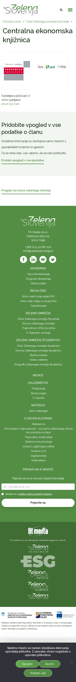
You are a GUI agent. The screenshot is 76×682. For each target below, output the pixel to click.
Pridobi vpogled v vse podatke (22, 160)
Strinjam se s (28, 494)
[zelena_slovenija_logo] (38, 596)
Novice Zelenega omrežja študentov (38, 350)
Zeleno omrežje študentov (38, 340)
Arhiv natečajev (38, 411)
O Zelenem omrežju (38, 332)
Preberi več (38, 673)
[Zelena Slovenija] (21, 10)
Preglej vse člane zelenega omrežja (26, 190)
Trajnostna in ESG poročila (38, 328)
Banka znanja (38, 355)
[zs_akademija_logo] (38, 548)
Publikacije (38, 388)
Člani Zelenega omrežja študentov (38, 345)
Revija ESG (38, 290)
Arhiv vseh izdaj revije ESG (38, 296)
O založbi (38, 397)
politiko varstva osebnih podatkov (35, 494)
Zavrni (49, 664)
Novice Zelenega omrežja (38, 323)
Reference (38, 424)
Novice (38, 375)
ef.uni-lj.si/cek (10, 104)
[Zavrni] (71, 662)
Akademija (38, 268)
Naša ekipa (38, 460)
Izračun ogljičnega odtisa (38, 446)
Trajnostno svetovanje (38, 437)
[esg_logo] (38, 561)
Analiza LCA (38, 451)
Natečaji (38, 405)
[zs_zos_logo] (38, 586)
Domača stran (12, 21)
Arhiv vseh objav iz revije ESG (38, 301)
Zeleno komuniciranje (38, 441)
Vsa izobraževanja (38, 274)
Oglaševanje (38, 305)
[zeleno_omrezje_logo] (38, 574)
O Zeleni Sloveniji (38, 418)
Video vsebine (38, 359)
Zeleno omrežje (38, 313)
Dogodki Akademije (38, 278)
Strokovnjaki (38, 283)
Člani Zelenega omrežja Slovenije (47, 21)
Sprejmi (27, 664)
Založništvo (38, 383)
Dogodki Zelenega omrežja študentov (38, 364)
